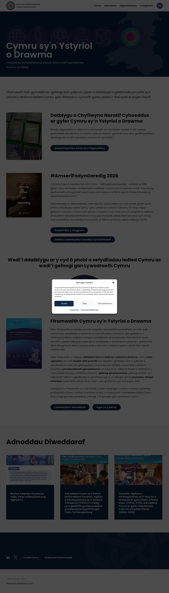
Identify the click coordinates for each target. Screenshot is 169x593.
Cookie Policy (74, 310)
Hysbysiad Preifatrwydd (89, 310)
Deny (84, 303)
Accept (64, 303)
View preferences (105, 303)
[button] (113, 282)
